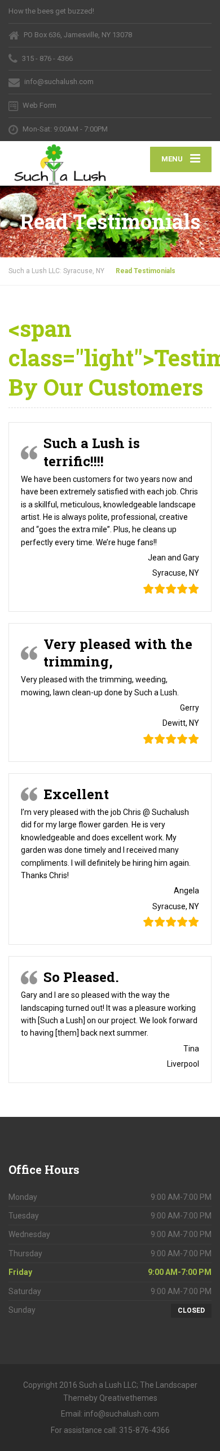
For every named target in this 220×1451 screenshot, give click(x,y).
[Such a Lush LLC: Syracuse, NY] (59, 163)
